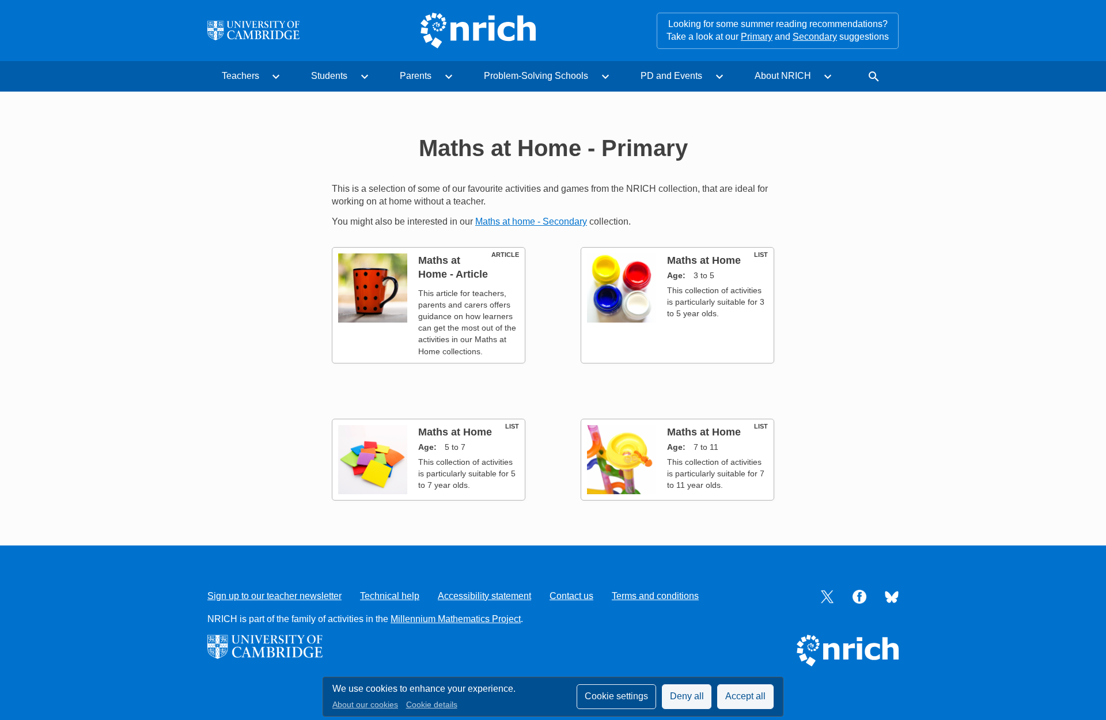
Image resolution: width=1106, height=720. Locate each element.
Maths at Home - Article (453, 267)
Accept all (745, 696)
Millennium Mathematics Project (456, 619)
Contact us (571, 596)
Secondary (815, 36)
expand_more (276, 77)
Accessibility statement (484, 596)
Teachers (240, 76)
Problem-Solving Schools (536, 76)
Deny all (687, 696)
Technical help (389, 596)
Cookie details (431, 704)
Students (329, 76)
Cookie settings (616, 696)
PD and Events (671, 76)
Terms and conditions (655, 596)
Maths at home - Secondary (531, 221)
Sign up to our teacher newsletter (274, 596)
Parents (415, 76)
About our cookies (365, 704)
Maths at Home (704, 260)
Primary (756, 36)
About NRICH (783, 76)
